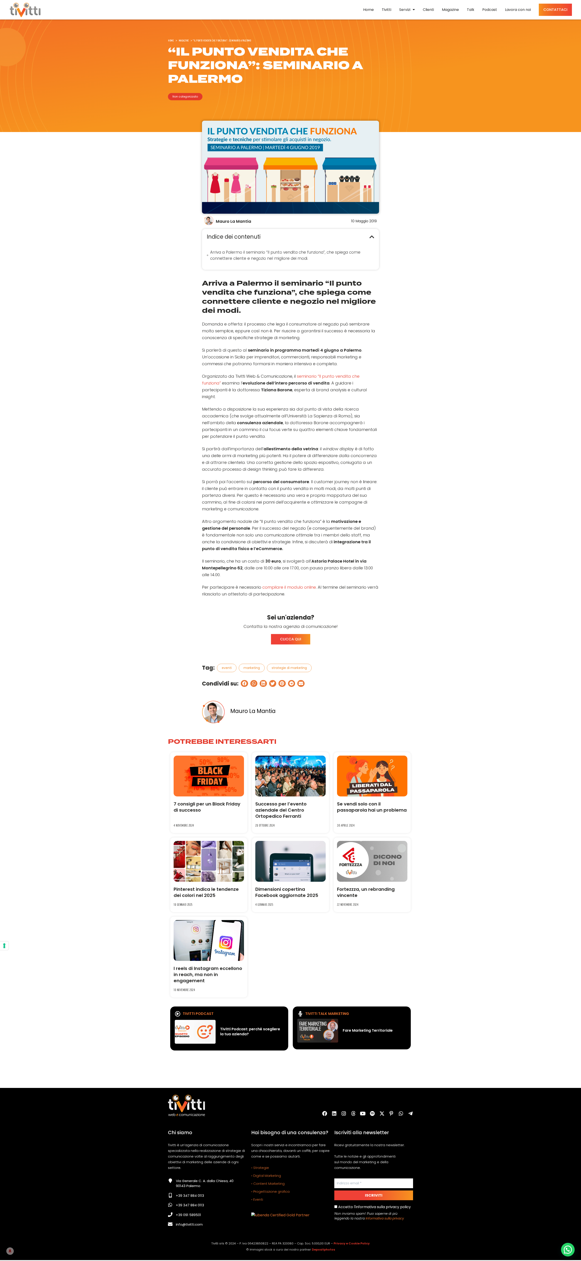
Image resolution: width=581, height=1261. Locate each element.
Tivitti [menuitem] (386, 9)
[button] (371, 237)
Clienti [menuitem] (428, 9)
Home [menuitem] (368, 9)
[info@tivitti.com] (170, 1224)
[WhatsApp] (401, 1113)
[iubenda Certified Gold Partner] (280, 1215)
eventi (227, 668)
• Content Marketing (268, 1183)
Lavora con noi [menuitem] (518, 9)
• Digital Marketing (266, 1175)
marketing (252, 668)
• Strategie (260, 1167)
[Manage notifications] (10, 1251)
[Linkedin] (334, 1113)
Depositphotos (323, 1249)
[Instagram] (343, 1113)
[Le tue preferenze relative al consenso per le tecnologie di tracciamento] (4, 945)
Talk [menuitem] (470, 9)
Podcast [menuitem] (489, 9)
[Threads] (353, 1113)
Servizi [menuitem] (404, 9)
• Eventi (257, 1199)
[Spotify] (372, 1113)
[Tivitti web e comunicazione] (25, 9)
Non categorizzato (185, 96)
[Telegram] (410, 1113)
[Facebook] (324, 1113)
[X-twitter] (381, 1113)
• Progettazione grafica (270, 1191)
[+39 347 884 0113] (170, 1195)
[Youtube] (362, 1113)
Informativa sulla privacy (385, 1218)
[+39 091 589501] (170, 1214)
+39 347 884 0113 (190, 1195)
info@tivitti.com (189, 1224)
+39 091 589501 (188, 1214)
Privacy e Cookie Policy (352, 1243)
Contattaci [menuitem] (555, 9)
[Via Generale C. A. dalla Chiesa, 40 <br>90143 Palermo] (170, 1180)
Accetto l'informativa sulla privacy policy (374, 1207)
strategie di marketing (289, 668)
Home (171, 40)
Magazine (184, 40)
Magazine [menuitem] (450, 9)
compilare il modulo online (289, 587)
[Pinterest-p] (391, 1113)
